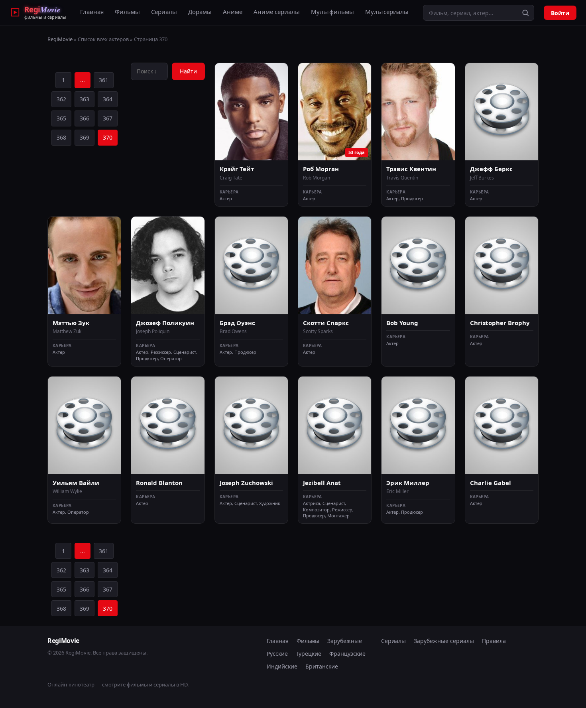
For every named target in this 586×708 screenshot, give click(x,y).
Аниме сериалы (277, 12)
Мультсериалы (387, 12)
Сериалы (164, 12)
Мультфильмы (332, 12)
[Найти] (525, 12)
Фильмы (127, 12)
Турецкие (308, 653)
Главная (92, 12)
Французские (347, 653)
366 (84, 118)
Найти (188, 71)
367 (107, 118)
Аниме (232, 12)
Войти (560, 13)
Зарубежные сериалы (444, 641)
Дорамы (200, 12)
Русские (277, 653)
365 (61, 118)
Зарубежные (344, 641)
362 (61, 99)
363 (84, 99)
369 (84, 137)
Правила (494, 641)
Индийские (282, 666)
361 (103, 80)
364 (107, 99)
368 (61, 137)
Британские (321, 666)
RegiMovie (60, 39)
